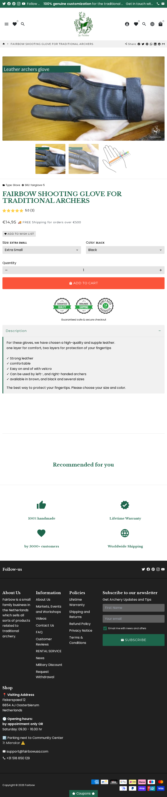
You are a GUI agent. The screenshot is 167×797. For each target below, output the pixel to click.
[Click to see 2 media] (84, 159)
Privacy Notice (80, 630)
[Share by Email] (163, 43)
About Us (43, 599)
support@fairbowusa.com (25, 751)
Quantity (9, 263)
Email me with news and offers (127, 628)
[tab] (83, 331)
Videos (41, 618)
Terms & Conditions (77, 640)
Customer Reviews (44, 642)
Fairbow (30, 785)
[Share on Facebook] (139, 43)
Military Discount (49, 664)
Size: (14, 242)
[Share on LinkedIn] (155, 43)
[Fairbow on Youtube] (23, 3)
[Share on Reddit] (159, 43)
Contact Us (45, 625)
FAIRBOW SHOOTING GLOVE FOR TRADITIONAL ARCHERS (52, 43)
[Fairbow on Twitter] (4, 3)
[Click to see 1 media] (50, 159)
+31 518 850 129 (16, 758)
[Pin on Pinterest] (147, 43)
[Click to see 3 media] (117, 159)
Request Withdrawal (45, 674)
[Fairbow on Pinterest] (13, 3)
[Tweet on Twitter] (143, 43)
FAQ (39, 632)
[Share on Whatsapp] (151, 43)
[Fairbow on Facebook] (9, 3)
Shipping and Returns (79, 614)
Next (159, 98)
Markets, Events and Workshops (48, 609)
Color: (95, 242)
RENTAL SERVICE (49, 651)
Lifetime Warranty (77, 602)
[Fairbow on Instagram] (18, 3)
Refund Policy (80, 623)
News (40, 658)
